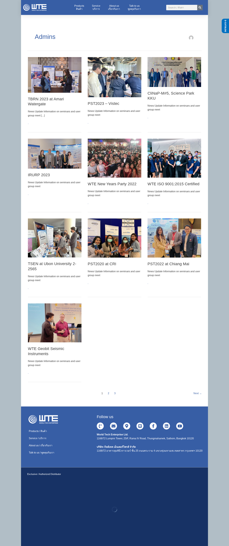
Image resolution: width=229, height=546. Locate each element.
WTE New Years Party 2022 (112, 184)
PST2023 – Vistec (103, 103)
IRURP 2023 (39, 175)
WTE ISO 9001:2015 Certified (173, 184)
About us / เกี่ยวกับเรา (40, 445)
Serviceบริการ (96, 7)
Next (197, 393)
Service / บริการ (37, 438)
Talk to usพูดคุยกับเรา (134, 7)
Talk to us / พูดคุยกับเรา (41, 452)
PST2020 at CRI (102, 264)
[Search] (200, 7)
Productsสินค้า (79, 7)
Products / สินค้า (38, 431)
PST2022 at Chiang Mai (168, 264)
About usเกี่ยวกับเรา (114, 7)
